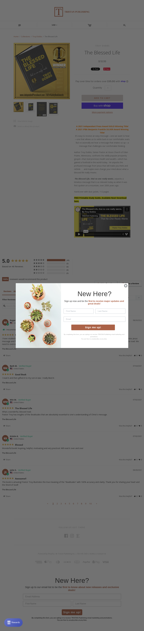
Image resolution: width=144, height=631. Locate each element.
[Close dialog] (125, 285)
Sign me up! (93, 327)
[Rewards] (13, 622)
